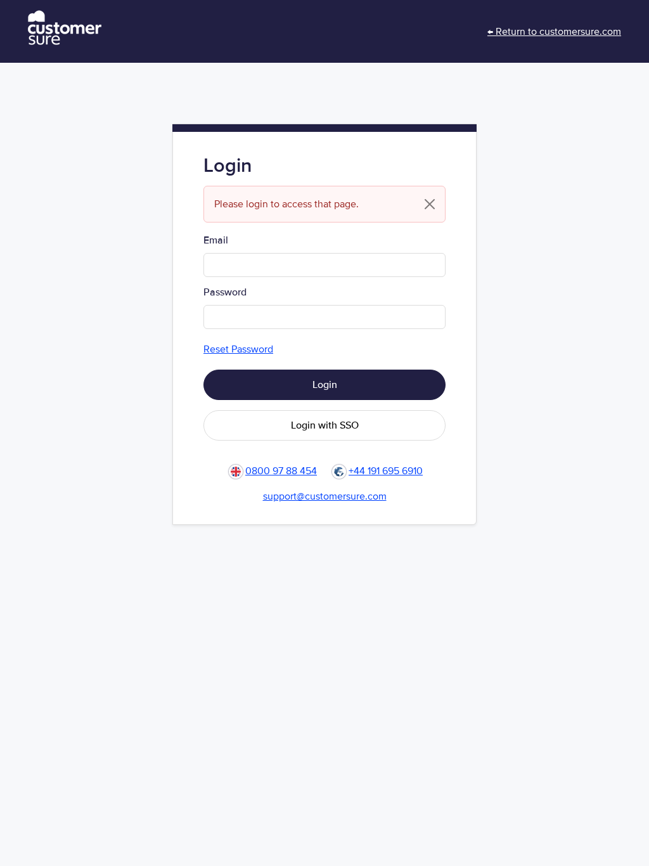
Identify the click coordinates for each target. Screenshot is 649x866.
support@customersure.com (325, 496)
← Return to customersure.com (554, 31)
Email (215, 240)
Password (225, 292)
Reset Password (238, 349)
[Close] (429, 204)
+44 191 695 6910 (386, 471)
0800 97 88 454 (281, 471)
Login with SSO (325, 425)
